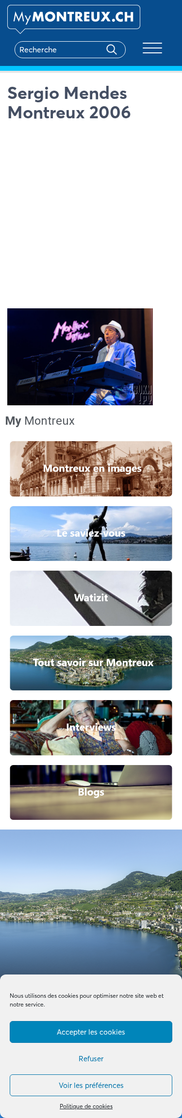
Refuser (91, 1058)
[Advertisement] (91, 217)
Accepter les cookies (91, 1032)
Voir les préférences (91, 1085)
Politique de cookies (86, 1106)
